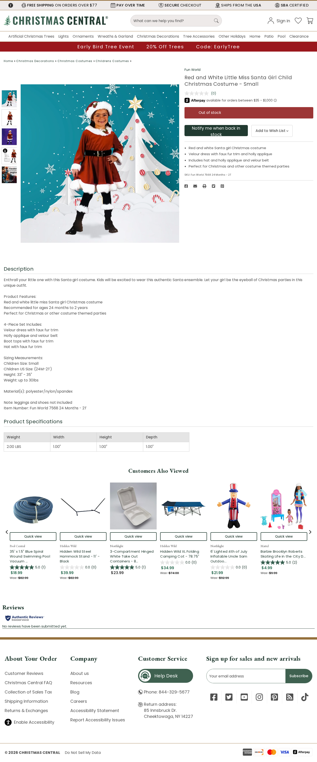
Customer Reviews (24, 673)
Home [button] (254, 36)
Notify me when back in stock (216, 130)
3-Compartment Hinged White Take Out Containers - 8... (133, 556)
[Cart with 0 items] (309, 20)
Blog (74, 692)
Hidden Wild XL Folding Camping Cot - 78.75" (179, 554)
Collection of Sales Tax (28, 692)
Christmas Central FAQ (28, 683)
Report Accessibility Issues (97, 720)
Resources (81, 683)
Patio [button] (269, 36)
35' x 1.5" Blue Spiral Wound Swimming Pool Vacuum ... (33, 556)
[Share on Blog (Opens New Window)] (290, 697)
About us (79, 673)
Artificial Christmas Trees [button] (31, 36)
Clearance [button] (299, 36)
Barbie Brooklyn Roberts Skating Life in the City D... (284, 554)
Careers (78, 701)
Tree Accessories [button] (199, 36)
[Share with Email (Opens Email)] (195, 186)
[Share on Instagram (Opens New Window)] (259, 697)
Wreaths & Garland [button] (115, 36)
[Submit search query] (216, 20)
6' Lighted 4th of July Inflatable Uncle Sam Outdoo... (233, 556)
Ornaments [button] (83, 36)
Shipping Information (26, 701)
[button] (10, 5)
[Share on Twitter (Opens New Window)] (213, 186)
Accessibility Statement (94, 710)
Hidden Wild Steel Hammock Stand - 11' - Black (80, 556)
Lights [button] (63, 36)
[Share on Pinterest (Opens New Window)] (222, 186)
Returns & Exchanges (26, 710)
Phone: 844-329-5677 (167, 692)
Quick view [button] (33, 536)
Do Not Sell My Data (83, 752)
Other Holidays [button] (232, 36)
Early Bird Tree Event (105, 46)
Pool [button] (281, 36)
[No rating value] (197, 93)
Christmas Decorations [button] (158, 36)
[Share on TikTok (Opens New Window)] (305, 697)
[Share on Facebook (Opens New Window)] (186, 186)
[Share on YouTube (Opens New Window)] (244, 697)
